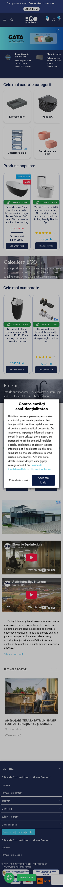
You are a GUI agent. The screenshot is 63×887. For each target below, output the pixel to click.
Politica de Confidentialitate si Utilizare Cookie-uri (29, 467)
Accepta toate (43, 480)
